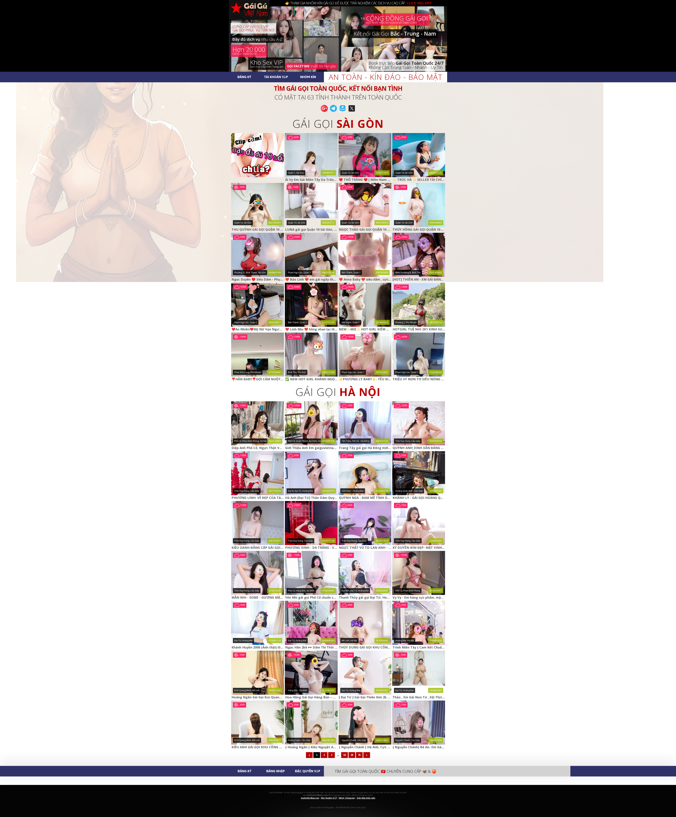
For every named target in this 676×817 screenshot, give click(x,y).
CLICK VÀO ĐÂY (419, 3)
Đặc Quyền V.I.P (307, 771)
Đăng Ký (244, 77)
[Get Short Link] (324, 111)
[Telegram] (333, 111)
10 (344, 755)
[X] (352, 111)
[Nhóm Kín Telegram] (342, 111)
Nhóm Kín (308, 77)
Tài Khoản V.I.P (276, 77)
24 (352, 755)
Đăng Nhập (275, 771)
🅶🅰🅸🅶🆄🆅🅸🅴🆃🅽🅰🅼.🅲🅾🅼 (252, 14)
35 (359, 755)
